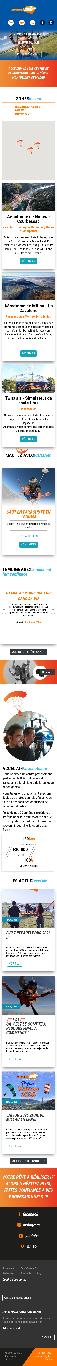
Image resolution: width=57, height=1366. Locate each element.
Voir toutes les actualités (28, 1161)
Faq (39, 1273)
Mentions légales (43, 1356)
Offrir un (27, 33)
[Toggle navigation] (50, 5)
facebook (30, 1214)
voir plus (15, 963)
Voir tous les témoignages (28, 651)
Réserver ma (28, 42)
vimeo (32, 1246)
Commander (28, 544)
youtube (31, 1235)
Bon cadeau (8, 1268)
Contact (47, 672)
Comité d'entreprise (14, 1279)
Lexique (41, 1352)
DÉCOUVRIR (28, 261)
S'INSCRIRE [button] (47, 1337)
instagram (31, 1224)
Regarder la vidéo (28, 54)
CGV (49, 1352)
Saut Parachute (29, 1268)
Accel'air (9, 1352)
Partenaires (8, 1273)
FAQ (34, 672)
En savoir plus (28, 536)
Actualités (25, 1273)
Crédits (48, 1359)
